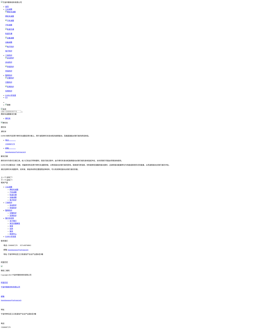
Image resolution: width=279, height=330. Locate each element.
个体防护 (8, 55)
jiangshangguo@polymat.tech (18, 250)
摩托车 (7, 118)
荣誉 (11, 226)
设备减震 (13, 197)
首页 (7, 7)
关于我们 (13, 221)
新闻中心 (13, 234)
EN (6, 97)
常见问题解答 (15, 223)
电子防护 (13, 200)
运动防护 (13, 205)
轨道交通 (13, 195)
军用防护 (13, 216)
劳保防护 (13, 208)
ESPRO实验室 (10, 95)
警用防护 (8, 75)
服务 (11, 231)
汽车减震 (13, 192)
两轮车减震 (14, 189)
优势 (11, 229)
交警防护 (13, 213)
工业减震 (8, 9)
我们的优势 (9, 218)
